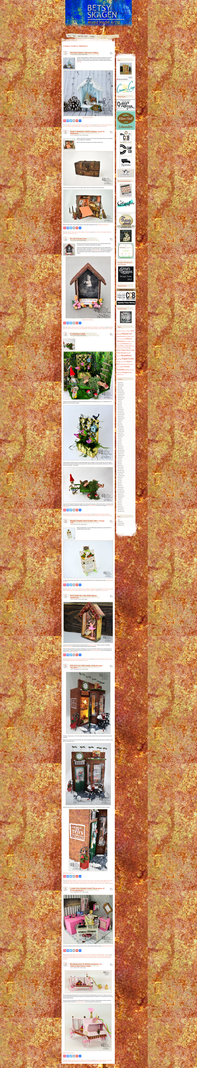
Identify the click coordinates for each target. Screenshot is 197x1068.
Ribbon (124, 361)
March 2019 (120, 408)
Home (69, 36)
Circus (130, 343)
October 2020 (120, 385)
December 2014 (121, 491)
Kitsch (100, 956)
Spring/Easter (87, 514)
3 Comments (110, 883)
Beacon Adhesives (105, 514)
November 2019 (121, 394)
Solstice (93, 126)
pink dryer (87, 957)
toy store (99, 883)
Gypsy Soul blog (92, 505)
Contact (92, 36)
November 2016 (121, 452)
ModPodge (119, 359)
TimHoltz (95, 883)
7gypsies (111, 327)
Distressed (128, 346)
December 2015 (121, 470)
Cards (120, 343)
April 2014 (120, 504)
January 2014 (120, 509)
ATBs (125, 339)
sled (90, 126)
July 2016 (120, 458)
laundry (103, 956)
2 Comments (85, 660)
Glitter (107, 124)
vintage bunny (97, 590)
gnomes (72, 515)
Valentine (80, 660)
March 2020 (120, 389)
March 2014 (120, 506)
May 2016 (120, 462)
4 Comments (104, 126)
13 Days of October (125, 331)
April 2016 (120, 463)
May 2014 (120, 502)
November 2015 (121, 472)
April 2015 (120, 484)
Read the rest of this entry (88, 117)
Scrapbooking (123, 364)
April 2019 (120, 406)
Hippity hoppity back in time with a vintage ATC (87, 521)
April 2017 (120, 443)
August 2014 (120, 497)
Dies (124, 346)
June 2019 (120, 402)
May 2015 (120, 482)
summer (118, 366)
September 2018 (121, 418)
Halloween (83, 232)
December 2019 (121, 392)
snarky (100, 328)
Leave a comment (109, 328)
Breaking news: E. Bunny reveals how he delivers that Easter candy (86, 965)
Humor (80, 328)
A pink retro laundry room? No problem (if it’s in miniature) (87, 889)
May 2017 (120, 441)
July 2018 (120, 421)
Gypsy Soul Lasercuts (92, 645)
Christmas (74, 124)
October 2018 (120, 416)
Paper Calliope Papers (94, 327)
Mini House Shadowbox (96, 650)
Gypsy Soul (79, 61)
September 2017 (121, 435)
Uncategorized (102, 327)
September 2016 (121, 455)
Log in (119, 519)
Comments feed (121, 523)
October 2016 (120, 453)
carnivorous (65, 515)
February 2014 (121, 507)
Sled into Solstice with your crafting (84, 52)
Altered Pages (127, 336)
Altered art (69, 124)
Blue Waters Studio (83, 36)
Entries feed (120, 521)
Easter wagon (71, 1061)
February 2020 (121, 391)
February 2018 (121, 426)
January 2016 (120, 468)
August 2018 (120, 419)
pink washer (92, 957)
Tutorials (96, 126)
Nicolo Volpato (83, 1065)
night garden (90, 515)
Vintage (88, 590)
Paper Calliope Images (76, 126)
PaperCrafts (65, 233)
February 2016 (121, 467)
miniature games (66, 883)
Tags (121, 367)
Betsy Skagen (84, 54)
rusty (88, 328)
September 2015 (121, 475)
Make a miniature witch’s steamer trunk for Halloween (87, 132)
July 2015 (120, 479)
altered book (120, 336)
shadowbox (96, 328)
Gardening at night (77, 333)
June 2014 (120, 501)
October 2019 (120, 396)
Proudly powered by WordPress (67, 1065)
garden (69, 515)
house (78, 328)
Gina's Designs (127, 348)
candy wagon (109, 1060)
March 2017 (120, 445)
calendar (111, 589)
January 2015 (120, 489)
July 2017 (120, 438)
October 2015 (120, 474)
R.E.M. (99, 515)
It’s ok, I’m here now (78, 238)
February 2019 (121, 409)
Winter (100, 126)
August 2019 (120, 399)
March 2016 (120, 465)
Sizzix (128, 364)
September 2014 (121, 496)
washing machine (107, 957)
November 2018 (121, 414)
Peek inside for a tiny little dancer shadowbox (83, 596)
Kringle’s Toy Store (68, 646)
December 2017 (121, 430)
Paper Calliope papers (85, 126)
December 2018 (121, 413)
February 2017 (121, 446)
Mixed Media (87, 327)
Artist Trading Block (119, 338)
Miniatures (87, 124)
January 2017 (120, 448)
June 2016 (120, 460)
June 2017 (120, 440)
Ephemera (120, 348)
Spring (81, 590)
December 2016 (121, 450)
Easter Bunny (65, 1061)
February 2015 (121, 487)
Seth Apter (91, 328)
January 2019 (120, 411)
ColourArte (119, 346)
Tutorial (91, 124)
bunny (108, 589)
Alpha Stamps (70, 880)
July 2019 (120, 401)
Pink (84, 957)
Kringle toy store (107, 881)
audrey (100, 514)
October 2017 (120, 433)
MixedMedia (84, 328)
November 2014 (121, 492)
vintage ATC (92, 590)
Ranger (118, 362)
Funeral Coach (77, 1061)
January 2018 (120, 428)
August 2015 (120, 477)
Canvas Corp (74, 589)
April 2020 (120, 387)
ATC (105, 589)
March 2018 (120, 424)
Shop (74, 36)
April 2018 (120, 423)
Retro (96, 957)
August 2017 (120, 436)
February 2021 (121, 384)
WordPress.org (121, 525)
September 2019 (121, 397)
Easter (64, 590)
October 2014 (120, 494)
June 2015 (120, 480)
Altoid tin (132, 336)
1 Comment (104, 1061)
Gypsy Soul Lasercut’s (96, 250)
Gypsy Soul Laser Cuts (80, 124)
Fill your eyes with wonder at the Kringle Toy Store (86, 666)
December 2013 (121, 511)
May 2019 (120, 404)
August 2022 (120, 382)
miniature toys (72, 883)
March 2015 (120, 485)
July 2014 (120, 499)
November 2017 (121, 431)
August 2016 (120, 457)
